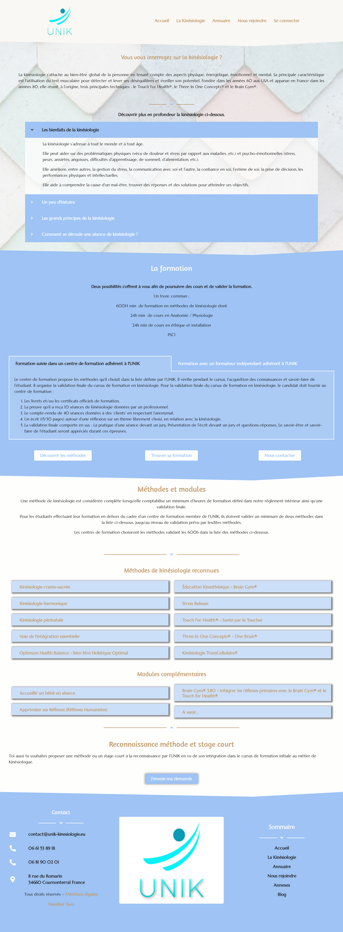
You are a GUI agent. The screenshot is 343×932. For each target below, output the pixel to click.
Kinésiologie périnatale (41, 620)
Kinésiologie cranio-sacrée (45, 587)
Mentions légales (81, 894)
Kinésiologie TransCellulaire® (210, 653)
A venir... (190, 712)
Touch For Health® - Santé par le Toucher (222, 620)
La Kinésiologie (191, 20)
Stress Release (195, 603)
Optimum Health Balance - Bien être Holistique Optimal (74, 653)
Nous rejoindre (252, 20)
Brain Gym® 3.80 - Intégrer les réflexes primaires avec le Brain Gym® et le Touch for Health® (254, 693)
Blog (282, 894)
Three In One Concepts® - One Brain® (219, 636)
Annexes (282, 885)
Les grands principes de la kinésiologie (78, 218)
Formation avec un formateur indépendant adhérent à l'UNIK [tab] (237, 363)
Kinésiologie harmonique (43, 603)
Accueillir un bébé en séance (47, 693)
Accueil (162, 20)
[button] (171, 130)
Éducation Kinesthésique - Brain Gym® (219, 587)
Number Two (61, 904)
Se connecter (287, 20)
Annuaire (221, 20)
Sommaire (282, 826)
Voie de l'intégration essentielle (49, 636)
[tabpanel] (171, 405)
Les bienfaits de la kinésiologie (70, 130)
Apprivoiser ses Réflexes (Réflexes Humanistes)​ (63, 709)
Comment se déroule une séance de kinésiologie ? (90, 234)
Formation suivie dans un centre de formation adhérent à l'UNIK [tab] (78, 363)
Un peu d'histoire (58, 202)
